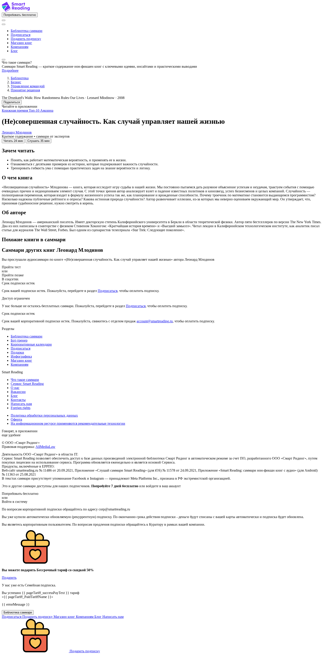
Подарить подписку (26, 39)
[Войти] (3, 20)
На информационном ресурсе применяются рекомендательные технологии (68, 423)
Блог (14, 51)
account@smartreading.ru (155, 321)
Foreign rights (20, 408)
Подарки (17, 352)
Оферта (16, 419)
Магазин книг (21, 43)
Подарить (9, 577)
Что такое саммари (25, 380)
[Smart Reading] (16, 10)
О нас (15, 388)
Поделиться (12, 102)
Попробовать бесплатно (20, 15)
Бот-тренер (19, 340)
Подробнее (10, 70)
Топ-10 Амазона (41, 110)
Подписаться (20, 35)
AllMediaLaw (45, 447)
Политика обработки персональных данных (44, 415)
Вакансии (18, 392)
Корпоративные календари (31, 344)
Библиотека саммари (26, 31)
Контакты (18, 400)
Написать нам (21, 404)
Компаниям (19, 47)
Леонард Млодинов (17, 132)
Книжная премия (15, 110)
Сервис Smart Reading (27, 384)
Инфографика (21, 356)
